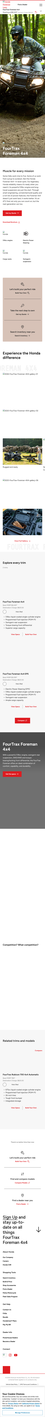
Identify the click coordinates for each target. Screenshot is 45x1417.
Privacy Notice (13, 1403)
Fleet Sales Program (10, 1297)
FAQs (5, 1313)
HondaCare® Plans (9, 1321)
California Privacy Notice (31, 1403)
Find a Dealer (22, 5)
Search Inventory (9, 1278)
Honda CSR (7, 1265)
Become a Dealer (9, 1341)
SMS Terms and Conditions (28, 1384)
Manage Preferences (22, 1413)
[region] (22, 1402)
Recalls (5, 1317)
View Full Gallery (21, 541)
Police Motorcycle (9, 1293)
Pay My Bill (7, 1325)
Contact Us (7, 1310)
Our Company (8, 1257)
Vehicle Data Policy (12, 1384)
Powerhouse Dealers (10, 1338)
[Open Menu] (40, 5)
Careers (6, 1261)
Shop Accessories (9, 1285)
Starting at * (10, 12)
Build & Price (7, 1282)
